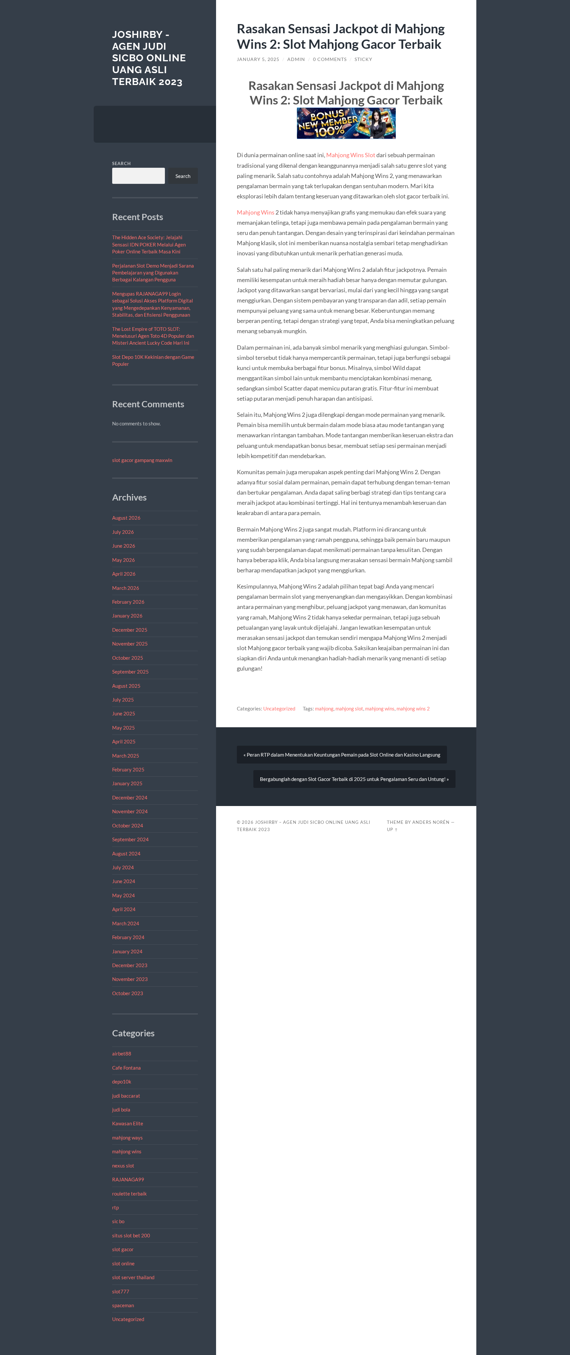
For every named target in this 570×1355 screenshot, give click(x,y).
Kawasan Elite (127, 1123)
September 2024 (130, 839)
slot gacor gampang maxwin (142, 460)
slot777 (120, 1291)
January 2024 (127, 951)
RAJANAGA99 (128, 1179)
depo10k (121, 1081)
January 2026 (127, 616)
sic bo (118, 1221)
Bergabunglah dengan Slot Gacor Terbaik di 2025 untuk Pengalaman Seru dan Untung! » (354, 779)
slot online (123, 1263)
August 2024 (126, 853)
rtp (115, 1207)
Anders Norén (431, 822)
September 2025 (130, 672)
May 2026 (123, 560)
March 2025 (125, 756)
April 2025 (124, 741)
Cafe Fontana (126, 1068)
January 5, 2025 (258, 59)
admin (296, 59)
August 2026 (126, 518)
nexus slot (123, 1165)
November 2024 (130, 811)
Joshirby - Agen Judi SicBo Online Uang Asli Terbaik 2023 (149, 58)
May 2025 (123, 728)
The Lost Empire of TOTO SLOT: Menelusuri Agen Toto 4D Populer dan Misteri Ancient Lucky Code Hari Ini (153, 336)
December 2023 (129, 965)
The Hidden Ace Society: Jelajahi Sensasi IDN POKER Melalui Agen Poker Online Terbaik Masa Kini (149, 244)
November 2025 (130, 644)
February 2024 (128, 937)
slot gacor (123, 1249)
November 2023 (130, 979)
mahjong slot (349, 708)
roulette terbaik (129, 1193)
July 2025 (123, 700)
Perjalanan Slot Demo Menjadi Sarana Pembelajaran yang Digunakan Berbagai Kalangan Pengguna (153, 273)
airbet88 (121, 1053)
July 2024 (123, 867)
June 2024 (123, 881)
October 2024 (127, 825)
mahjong (324, 708)
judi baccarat (126, 1096)
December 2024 (129, 797)
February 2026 (128, 602)
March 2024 (125, 923)
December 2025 (129, 630)
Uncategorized (128, 1319)
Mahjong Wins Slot (350, 155)
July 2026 (123, 532)
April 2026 (124, 574)
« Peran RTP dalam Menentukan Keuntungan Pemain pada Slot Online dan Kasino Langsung (341, 755)
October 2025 (127, 658)
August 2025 (126, 686)
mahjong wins (127, 1151)
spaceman (123, 1305)
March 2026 (125, 588)
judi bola (121, 1109)
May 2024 (123, 895)
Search (121, 163)
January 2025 (127, 783)
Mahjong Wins (255, 212)
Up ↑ (392, 829)
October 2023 (127, 993)
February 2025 (128, 769)
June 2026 (123, 546)
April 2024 (124, 909)
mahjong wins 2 (413, 708)
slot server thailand (133, 1277)
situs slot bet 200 (131, 1235)
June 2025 (123, 713)
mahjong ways (127, 1137)
